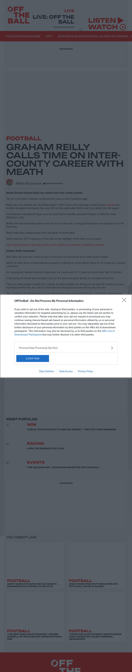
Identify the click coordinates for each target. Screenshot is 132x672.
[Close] (125, 301)
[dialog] (66, 336)
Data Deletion (46, 371)
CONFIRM (33, 358)
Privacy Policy (85, 371)
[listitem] (66, 348)
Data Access (66, 371)
